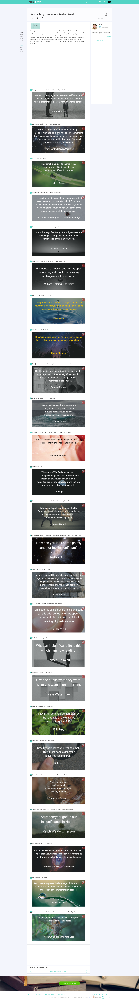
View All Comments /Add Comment (58, 971)
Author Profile (100, 40)
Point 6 (21, 38)
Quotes (34, 18)
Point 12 (21, 51)
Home (28, 994)
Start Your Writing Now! (69, 983)
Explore (55, 1)
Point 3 (21, 32)
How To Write (61, 994)
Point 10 (21, 47)
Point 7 (21, 41)
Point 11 (21, 49)
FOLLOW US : (94, 994)
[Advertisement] (58, 55)
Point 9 (21, 45)
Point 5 (21, 36)
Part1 (35, 25)
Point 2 (21, 30)
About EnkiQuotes (49, 994)
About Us (48, 1)
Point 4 (21, 34)
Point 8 (21, 43)
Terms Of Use (37, 994)
